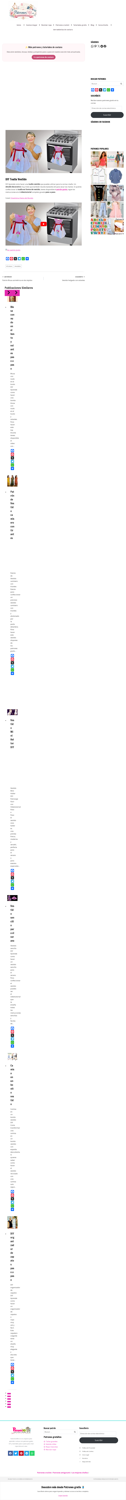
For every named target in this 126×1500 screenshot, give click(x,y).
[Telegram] (101, 46)
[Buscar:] (107, 84)
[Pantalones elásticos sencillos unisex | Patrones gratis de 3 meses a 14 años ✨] (99, 210)
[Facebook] (105, 46)
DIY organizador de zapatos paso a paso (12, 1257)
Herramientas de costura (63, 29)
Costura (9, 266)
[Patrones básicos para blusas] (99, 176)
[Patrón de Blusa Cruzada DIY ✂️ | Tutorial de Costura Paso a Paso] (99, 193)
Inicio (19, 25)
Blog (92, 25)
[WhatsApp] (92, 46)
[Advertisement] (76, 10)
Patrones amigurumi (61, 1473)
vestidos (18, 266)
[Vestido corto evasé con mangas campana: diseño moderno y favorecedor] (115, 159)
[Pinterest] (95, 46)
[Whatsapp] (32, 1453)
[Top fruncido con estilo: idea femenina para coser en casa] (99, 159)
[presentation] (12, 299)
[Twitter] (15, 1453)
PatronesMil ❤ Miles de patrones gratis (106, 1479)
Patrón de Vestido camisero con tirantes (12, 515)
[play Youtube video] (44, 224)
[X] (98, 46)
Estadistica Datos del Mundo (21, 198)
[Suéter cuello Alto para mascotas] (115, 226)
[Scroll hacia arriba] (123, 1488)
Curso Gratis (103, 25)
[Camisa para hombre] (115, 176)
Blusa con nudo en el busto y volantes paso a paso (12, 337)
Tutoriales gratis (80, 25)
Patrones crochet (62, 25)
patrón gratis (61, 189)
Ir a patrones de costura (44, 57)
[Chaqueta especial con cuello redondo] (115, 193)
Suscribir (107, 115)
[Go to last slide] (8, 293)
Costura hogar (31, 25)
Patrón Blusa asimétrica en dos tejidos (17, 278)
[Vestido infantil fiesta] (115, 210)
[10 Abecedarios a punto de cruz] (99, 226)
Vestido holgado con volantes (73, 278)
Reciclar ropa (46, 25)
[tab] (9, 1393)
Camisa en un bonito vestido (12, 1085)
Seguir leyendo (63, 1495)
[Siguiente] (16, 293)
